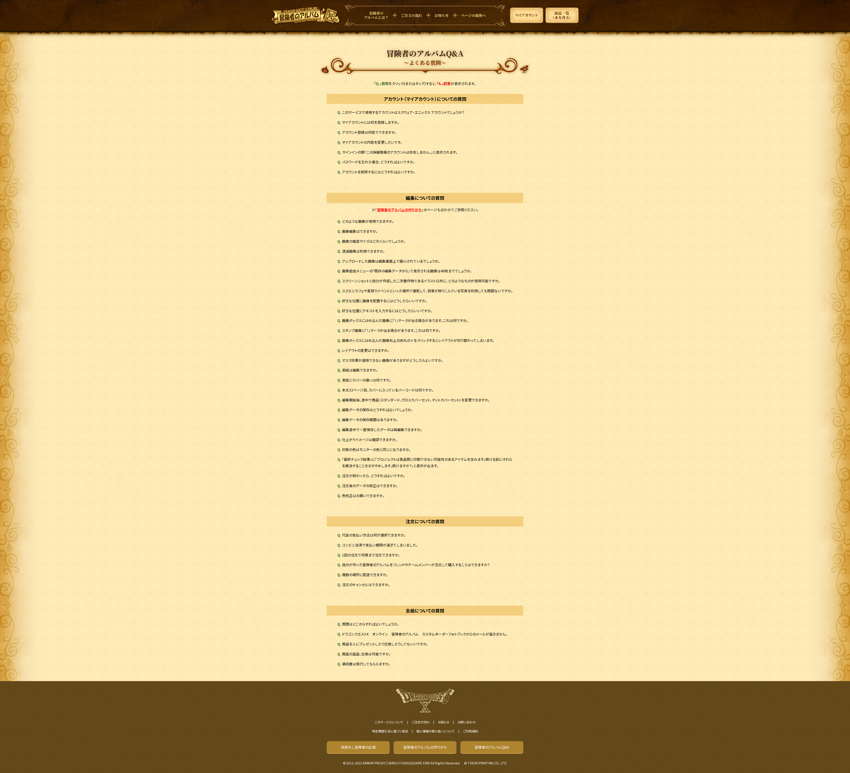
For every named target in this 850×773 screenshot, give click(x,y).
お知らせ (442, 15)
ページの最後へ (473, 15)
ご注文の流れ (411, 15)
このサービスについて (389, 722)
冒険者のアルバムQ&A (492, 747)
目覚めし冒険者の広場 (358, 747)
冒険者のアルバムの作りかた (399, 209)
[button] (425, 112)
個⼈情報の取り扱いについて (435, 731)
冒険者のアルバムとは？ (376, 15)
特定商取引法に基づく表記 (390, 731)
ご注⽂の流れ (421, 722)
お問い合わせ (466, 722)
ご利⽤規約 (470, 731)
